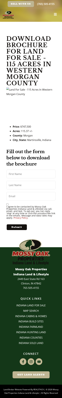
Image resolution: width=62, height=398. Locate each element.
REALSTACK (38, 389)
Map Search (31, 311)
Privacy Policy (21, 217)
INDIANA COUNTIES (31, 337)
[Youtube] (39, 361)
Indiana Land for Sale (31, 305)
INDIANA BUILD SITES (31, 321)
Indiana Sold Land (31, 343)
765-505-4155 (31, 288)
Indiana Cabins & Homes (31, 316)
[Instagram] (31, 361)
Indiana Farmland (31, 327)
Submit (16, 227)
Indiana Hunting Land (31, 332)
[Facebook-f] (23, 361)
